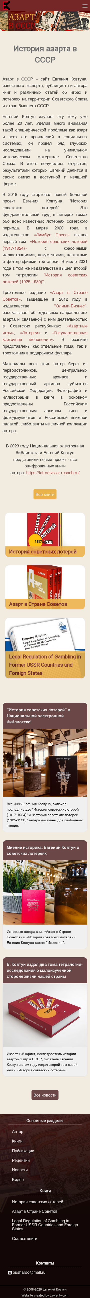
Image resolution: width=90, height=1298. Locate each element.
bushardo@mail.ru (29, 1272)
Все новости (45, 1095)
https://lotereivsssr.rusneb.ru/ (53, 472)
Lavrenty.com (59, 1295)
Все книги (45, 494)
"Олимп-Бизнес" (70, 306)
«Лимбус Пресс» (52, 234)
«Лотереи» (30, 332)
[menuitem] (45, 1131)
